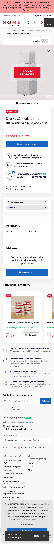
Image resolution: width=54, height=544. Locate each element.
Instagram (39, 447)
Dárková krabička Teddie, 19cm (22, 322)
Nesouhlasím (27, 524)
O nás (30, 466)
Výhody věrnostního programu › (28, 157)
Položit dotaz (28, 272)
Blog (30, 470)
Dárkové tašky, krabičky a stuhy (36, 31)
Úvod (5, 31)
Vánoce (15, 31)
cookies (40, 520)
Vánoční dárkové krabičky (18, 33)
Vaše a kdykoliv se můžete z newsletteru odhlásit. (25, 408)
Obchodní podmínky (13, 474)
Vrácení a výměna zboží (14, 487)
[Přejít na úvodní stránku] (11, 23)
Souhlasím (27, 530)
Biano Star (8, 477)
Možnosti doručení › (22, 166)
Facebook (25, 447)
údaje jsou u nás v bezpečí (18, 407)
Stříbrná (32, 231)
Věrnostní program (12, 466)
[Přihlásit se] (35, 22)
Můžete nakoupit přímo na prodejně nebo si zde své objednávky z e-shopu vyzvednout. (30, 385)
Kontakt (31, 463)
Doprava (7, 470)
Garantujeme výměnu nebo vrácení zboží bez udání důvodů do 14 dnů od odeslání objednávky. (29, 363)
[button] (29, 22)
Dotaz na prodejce (27, 144)
